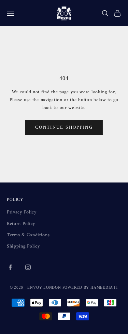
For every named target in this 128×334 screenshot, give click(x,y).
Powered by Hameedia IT (90, 287)
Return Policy (21, 224)
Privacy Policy (22, 212)
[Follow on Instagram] (28, 267)
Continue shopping (64, 127)
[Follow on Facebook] (10, 267)
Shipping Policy (23, 246)
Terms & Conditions (28, 235)
